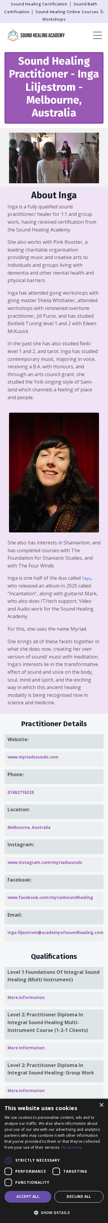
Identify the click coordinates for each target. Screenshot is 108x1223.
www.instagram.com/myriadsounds (45, 862)
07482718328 (21, 792)
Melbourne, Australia (29, 827)
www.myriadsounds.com (33, 757)
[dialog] (54, 1161)
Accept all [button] (27, 1196)
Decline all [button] (79, 1196)
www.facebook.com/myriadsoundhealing (50, 897)
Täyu (86, 578)
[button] (54, 1212)
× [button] (101, 1105)
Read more (71, 1147)
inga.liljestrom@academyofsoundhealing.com (56, 932)
